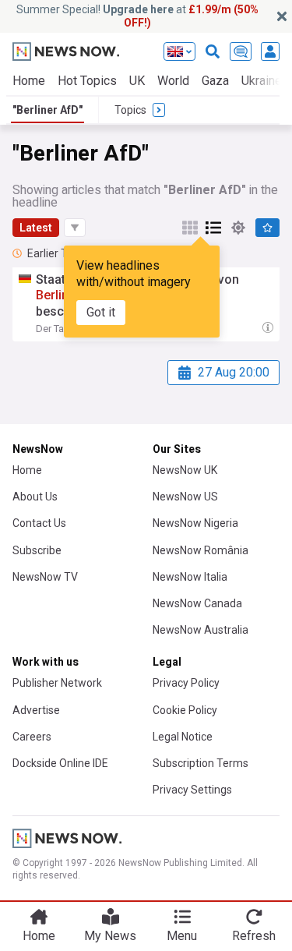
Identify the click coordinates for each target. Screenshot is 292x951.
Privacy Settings (192, 789)
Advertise (36, 710)
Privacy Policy (186, 683)
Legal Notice (183, 736)
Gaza (215, 80)
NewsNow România (200, 550)
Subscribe (37, 550)
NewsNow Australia (200, 630)
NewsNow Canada (197, 603)
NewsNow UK (185, 470)
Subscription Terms (200, 763)
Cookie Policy (185, 710)
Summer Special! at (137, 16)
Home (28, 80)
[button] (75, 227)
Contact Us (39, 523)
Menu (182, 935)
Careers (31, 736)
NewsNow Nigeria (195, 523)
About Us (35, 496)
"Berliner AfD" (47, 110)
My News (110, 935)
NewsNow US (185, 496)
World (173, 80)
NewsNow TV (45, 577)
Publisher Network (57, 683)
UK (137, 80)
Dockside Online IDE (60, 763)
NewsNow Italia (190, 577)
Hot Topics (87, 80)
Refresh (254, 935)
